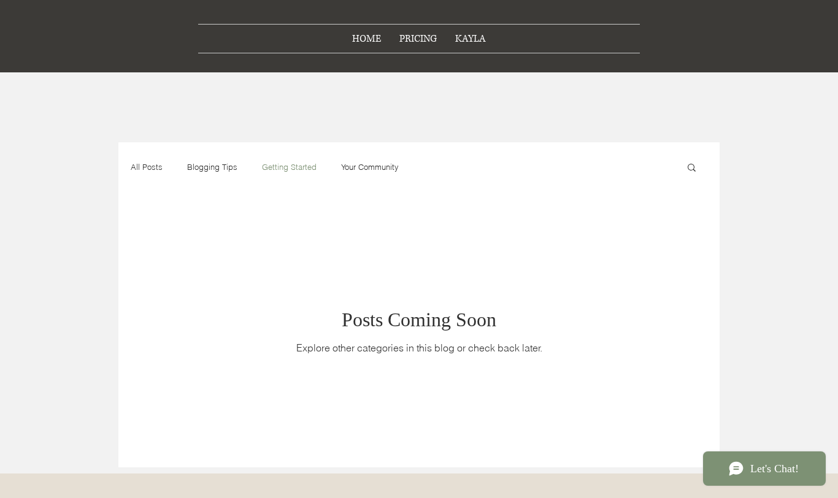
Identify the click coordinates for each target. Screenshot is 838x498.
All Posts (147, 167)
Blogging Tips (212, 167)
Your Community (370, 167)
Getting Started (289, 167)
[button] (692, 168)
